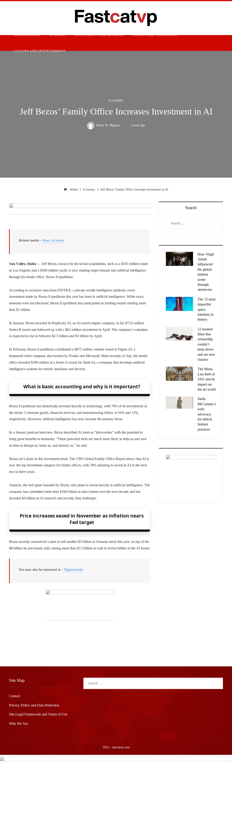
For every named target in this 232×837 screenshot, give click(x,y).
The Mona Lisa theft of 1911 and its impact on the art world (207, 379)
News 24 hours (53, 240)
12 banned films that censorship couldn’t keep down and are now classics (206, 344)
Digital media (73, 569)
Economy (116, 100)
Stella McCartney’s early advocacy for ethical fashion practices (207, 414)
